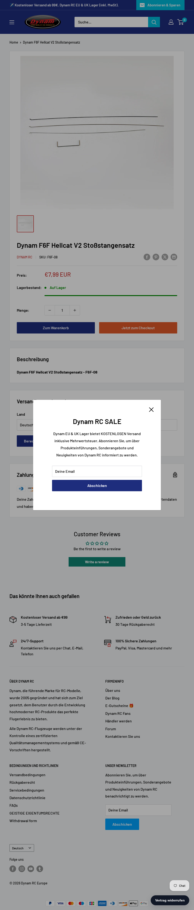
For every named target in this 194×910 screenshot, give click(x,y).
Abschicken (97, 485)
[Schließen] (151, 409)
